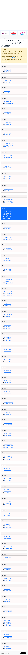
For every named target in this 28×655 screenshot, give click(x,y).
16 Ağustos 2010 (8, 402)
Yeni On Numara (14, 58)
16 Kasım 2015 (8, 271)
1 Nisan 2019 (7, 124)
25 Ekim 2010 (7, 391)
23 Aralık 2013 (7, 328)
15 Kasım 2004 (8, 580)
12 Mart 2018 (7, 168)
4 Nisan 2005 (7, 557)
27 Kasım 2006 (8, 501)
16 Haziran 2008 (8, 458)
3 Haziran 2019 (8, 113)
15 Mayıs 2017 (7, 213)
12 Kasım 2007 (8, 480)
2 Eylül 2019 (7, 91)
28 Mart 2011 (7, 381)
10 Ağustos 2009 (8, 445)
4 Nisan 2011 (7, 382)
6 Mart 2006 (7, 526)
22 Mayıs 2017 (7, 215)
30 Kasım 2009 (8, 424)
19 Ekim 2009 (7, 435)
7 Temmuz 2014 (8, 316)
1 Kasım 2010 (7, 393)
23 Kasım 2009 (8, 423)
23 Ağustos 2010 (8, 403)
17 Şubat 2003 (7, 648)
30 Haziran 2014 (8, 314)
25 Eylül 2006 (7, 513)
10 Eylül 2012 (7, 349)
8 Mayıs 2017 (7, 211)
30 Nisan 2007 (7, 492)
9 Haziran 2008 (8, 456)
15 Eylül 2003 (7, 622)
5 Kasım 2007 (7, 479)
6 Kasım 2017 (7, 177)
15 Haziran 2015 (8, 292)
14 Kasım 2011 (8, 360)
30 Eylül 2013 (7, 340)
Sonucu (5, 33)
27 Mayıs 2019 (7, 112)
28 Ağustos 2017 (8, 189)
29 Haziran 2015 (8, 295)
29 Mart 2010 (7, 412)
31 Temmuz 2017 (8, 199)
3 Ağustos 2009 (8, 444)
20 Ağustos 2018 (8, 143)
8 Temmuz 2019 (8, 101)
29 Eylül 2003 (7, 625)
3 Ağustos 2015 (8, 281)
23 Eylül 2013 (7, 339)
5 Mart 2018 (7, 166)
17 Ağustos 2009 (8, 447)
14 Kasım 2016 (8, 239)
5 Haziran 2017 (8, 218)
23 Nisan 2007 (7, 491)
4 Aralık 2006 (7, 503)
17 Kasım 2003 (8, 611)
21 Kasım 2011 (8, 361)
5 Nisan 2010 (7, 414)
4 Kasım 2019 (7, 80)
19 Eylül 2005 (7, 536)
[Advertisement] (14, 15)
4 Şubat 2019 (7, 134)
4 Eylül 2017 (7, 190)
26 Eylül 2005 (7, 538)
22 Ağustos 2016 (8, 249)
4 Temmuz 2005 (8, 548)
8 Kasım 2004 (7, 578)
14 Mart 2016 (7, 260)
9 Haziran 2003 (8, 637)
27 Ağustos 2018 (8, 145)
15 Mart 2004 (7, 590)
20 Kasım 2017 (8, 180)
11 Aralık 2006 (7, 505)
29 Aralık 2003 (7, 599)
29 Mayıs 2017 (7, 216)
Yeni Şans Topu (22, 33)
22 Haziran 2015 (8, 293)
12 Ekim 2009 (7, 433)
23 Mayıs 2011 (7, 372)
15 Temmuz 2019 (8, 103)
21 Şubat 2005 (7, 569)
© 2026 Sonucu (5, 653)
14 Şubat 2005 (7, 568)
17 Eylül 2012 (7, 351)
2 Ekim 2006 (7, 515)
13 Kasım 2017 (8, 178)
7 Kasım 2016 (7, 237)
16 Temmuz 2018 (8, 156)
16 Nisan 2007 (7, 489)
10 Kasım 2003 (8, 610)
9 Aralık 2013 (7, 325)
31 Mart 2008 (7, 470)
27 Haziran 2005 (8, 547)
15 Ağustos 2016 (8, 248)
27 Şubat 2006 (7, 524)
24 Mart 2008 (7, 468)
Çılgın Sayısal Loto (13, 33)
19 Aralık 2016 (7, 228)
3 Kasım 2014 (7, 305)
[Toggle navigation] (3, 37)
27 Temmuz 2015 (8, 279)
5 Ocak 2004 (7, 601)
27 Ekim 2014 (7, 304)
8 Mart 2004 (7, 589)
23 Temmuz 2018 (8, 157)
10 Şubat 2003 (7, 646)
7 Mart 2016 (7, 258)
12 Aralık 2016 (7, 227)
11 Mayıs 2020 (7, 70)
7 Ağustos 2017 (8, 201)
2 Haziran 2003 (8, 636)
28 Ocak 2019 (7, 133)
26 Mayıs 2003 (7, 634)
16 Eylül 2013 (7, 337)
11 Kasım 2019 (8, 82)
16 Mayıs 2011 (7, 370)
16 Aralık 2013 (7, 326)
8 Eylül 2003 (7, 620)
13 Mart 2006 (7, 527)
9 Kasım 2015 (7, 269)
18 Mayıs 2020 (7, 71)
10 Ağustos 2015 (8, 283)
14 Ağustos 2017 (8, 202)
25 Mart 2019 (7, 122)
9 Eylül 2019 (7, 92)
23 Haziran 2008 (8, 459)
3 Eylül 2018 (7, 147)
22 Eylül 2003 (7, 624)
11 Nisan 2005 (7, 559)
